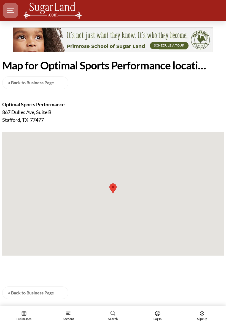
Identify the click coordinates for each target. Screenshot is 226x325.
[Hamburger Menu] (10, 10)
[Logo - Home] (52, 10)
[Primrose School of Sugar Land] (113, 40)
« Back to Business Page (31, 82)
